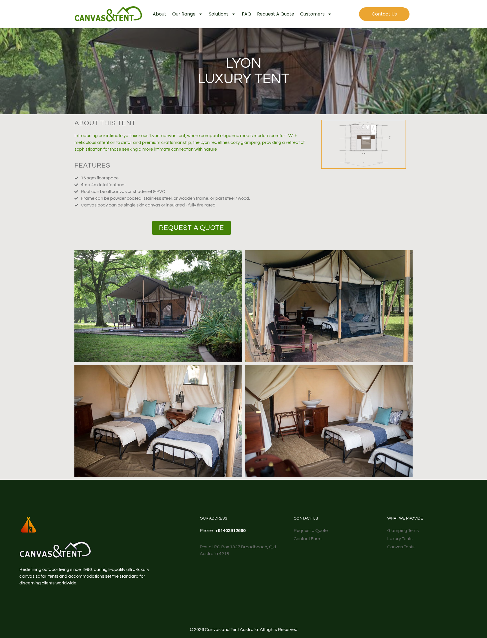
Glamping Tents (403, 530)
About (159, 14)
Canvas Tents (401, 547)
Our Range (184, 14)
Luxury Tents (400, 538)
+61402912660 (230, 530)
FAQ (246, 14)
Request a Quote (275, 14)
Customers (312, 14)
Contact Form (308, 538)
